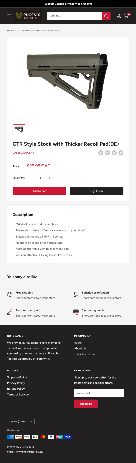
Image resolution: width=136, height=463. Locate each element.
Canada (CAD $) (18, 421)
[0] (126, 16)
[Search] (106, 16)
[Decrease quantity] (31, 178)
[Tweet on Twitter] (114, 152)
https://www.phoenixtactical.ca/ (25, 451)
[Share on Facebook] (100, 152)
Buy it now (96, 191)
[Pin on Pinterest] (107, 152)
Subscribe (86, 403)
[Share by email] (120, 152)
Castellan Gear (23, 152)
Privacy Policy (16, 383)
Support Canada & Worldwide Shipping (68, 3)
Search (78, 342)
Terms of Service (18, 394)
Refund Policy (16, 388)
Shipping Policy (17, 377)
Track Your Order (85, 354)
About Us (80, 348)
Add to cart (39, 191)
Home (10, 30)
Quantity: (19, 178)
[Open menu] (9, 16)
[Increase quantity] (49, 178)
